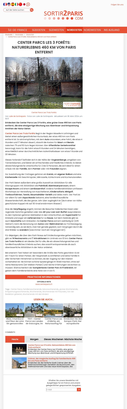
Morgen (34, 339)
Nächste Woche (73, 339)
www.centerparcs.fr (43, 284)
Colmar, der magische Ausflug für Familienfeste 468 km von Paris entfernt (51, 359)
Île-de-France (17, 30)
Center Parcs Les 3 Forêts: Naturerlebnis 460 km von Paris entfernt (51, 346)
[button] (8, 83)
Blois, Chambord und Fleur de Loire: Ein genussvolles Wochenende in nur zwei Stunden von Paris (15, 321)
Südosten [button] (38, 30)
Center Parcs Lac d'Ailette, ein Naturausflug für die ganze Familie (53, 321)
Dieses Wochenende (53, 339)
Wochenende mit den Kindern (36, 294)
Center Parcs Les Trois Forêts (44, 112)
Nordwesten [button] (92, 30)
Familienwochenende (32, 289)
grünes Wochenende (68, 289)
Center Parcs (16, 289)
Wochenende (36, 291)
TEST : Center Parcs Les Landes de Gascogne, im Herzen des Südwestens (34, 321)
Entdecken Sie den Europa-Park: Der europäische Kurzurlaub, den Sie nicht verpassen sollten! (73, 321)
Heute (15, 339)
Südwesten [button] (56, 30)
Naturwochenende (50, 289)
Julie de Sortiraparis (17, 116)
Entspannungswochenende (17, 291)
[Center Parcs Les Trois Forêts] (44, 83)
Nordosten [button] (74, 30)
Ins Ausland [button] (112, 30)
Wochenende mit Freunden (54, 291)
